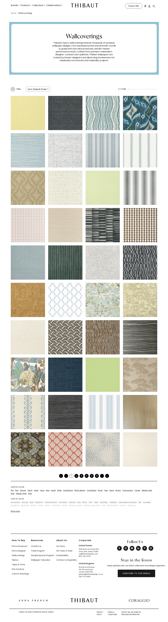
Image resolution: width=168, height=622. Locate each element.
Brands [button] (14, 5)
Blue (47, 490)
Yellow (29, 490)
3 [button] (81, 475)
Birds (32, 502)
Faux (90, 502)
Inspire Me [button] (133, 5)
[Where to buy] (145, 5)
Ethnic (84, 502)
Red (16, 490)
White (59, 490)
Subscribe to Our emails (136, 573)
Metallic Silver (21, 494)
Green (36, 490)
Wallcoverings (18, 555)
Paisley (40, 505)
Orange (23, 490)
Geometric (104, 502)
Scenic (47, 505)
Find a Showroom (20, 546)
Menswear (25, 505)
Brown (100, 490)
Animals (25, 502)
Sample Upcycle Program (42, 555)
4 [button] (86, 475)
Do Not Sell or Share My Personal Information (131, 613)
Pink (12, 490)
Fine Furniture (18, 569)
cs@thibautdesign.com (88, 554)
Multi (30, 494)
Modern (33, 505)
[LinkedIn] (138, 548)
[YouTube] (132, 548)
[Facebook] (119, 548)
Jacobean (147, 502)
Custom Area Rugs (20, 573)
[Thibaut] (84, 600)
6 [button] (97, 475)
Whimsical (132, 505)
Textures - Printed (75, 505)
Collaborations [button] (53, 5)
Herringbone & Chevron (128, 502)
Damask (72, 502)
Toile (103, 505)
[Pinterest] (144, 548)
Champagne (127, 490)
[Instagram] (125, 548)
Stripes (64, 505)
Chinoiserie (63, 502)
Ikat (139, 502)
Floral (96, 502)
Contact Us (36, 546)
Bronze (118, 490)
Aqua (42, 490)
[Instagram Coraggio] (151, 548)
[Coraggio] (139, 600)
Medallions (15, 505)
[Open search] (154, 6)
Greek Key (113, 502)
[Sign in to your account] (149, 5)
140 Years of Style (64, 550)
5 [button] (91, 475)
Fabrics (15, 560)
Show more (15, 511)
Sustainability (62, 555)
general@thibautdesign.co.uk (91, 574)
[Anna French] (33, 600)
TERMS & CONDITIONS (112, 613)
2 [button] (76, 475)
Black (112, 490)
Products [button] (25, 5)
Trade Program (38, 550)
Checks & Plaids (50, 502)
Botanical (39, 502)
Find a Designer (19, 550)
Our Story (60, 546)
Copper (137, 490)
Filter (19, 89)
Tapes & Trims (18, 564)
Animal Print (15, 502)
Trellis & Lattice (112, 505)
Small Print (56, 505)
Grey (106, 490)
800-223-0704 (85, 556)
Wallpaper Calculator (40, 560)
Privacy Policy (100, 613)
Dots (79, 502)
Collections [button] (37, 5)
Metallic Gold (147, 490)
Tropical (123, 505)
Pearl (12, 494)
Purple (53, 490)
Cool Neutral (91, 490)
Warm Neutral (79, 490)
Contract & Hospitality (66, 560)
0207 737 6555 (84, 576)
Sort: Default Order (37, 89)
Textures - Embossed (91, 505)
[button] (102, 476)
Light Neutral (68, 490)
